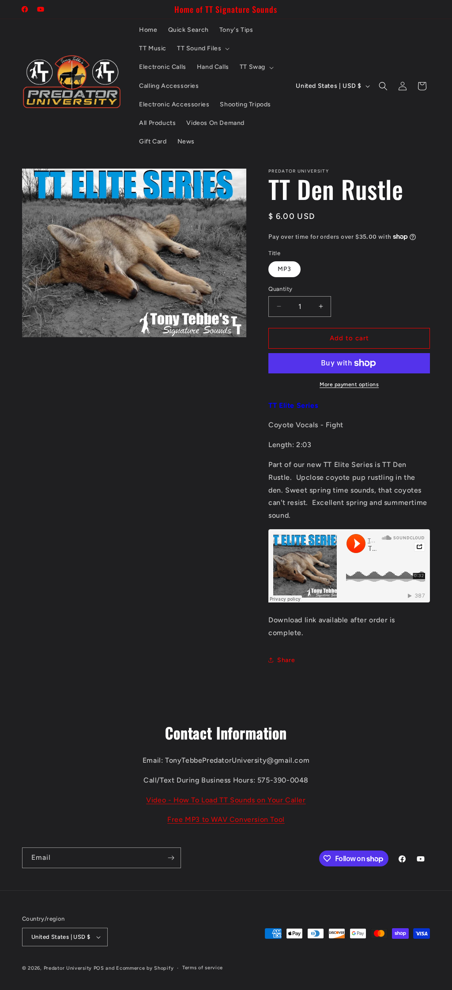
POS (99, 968)
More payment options (349, 384)
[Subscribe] (171, 857)
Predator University (68, 968)
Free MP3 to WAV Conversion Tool (226, 819)
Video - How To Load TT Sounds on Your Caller (225, 800)
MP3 (284, 269)
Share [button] (286, 660)
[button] (202, 48)
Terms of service (202, 968)
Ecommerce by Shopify (144, 968)
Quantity (280, 289)
